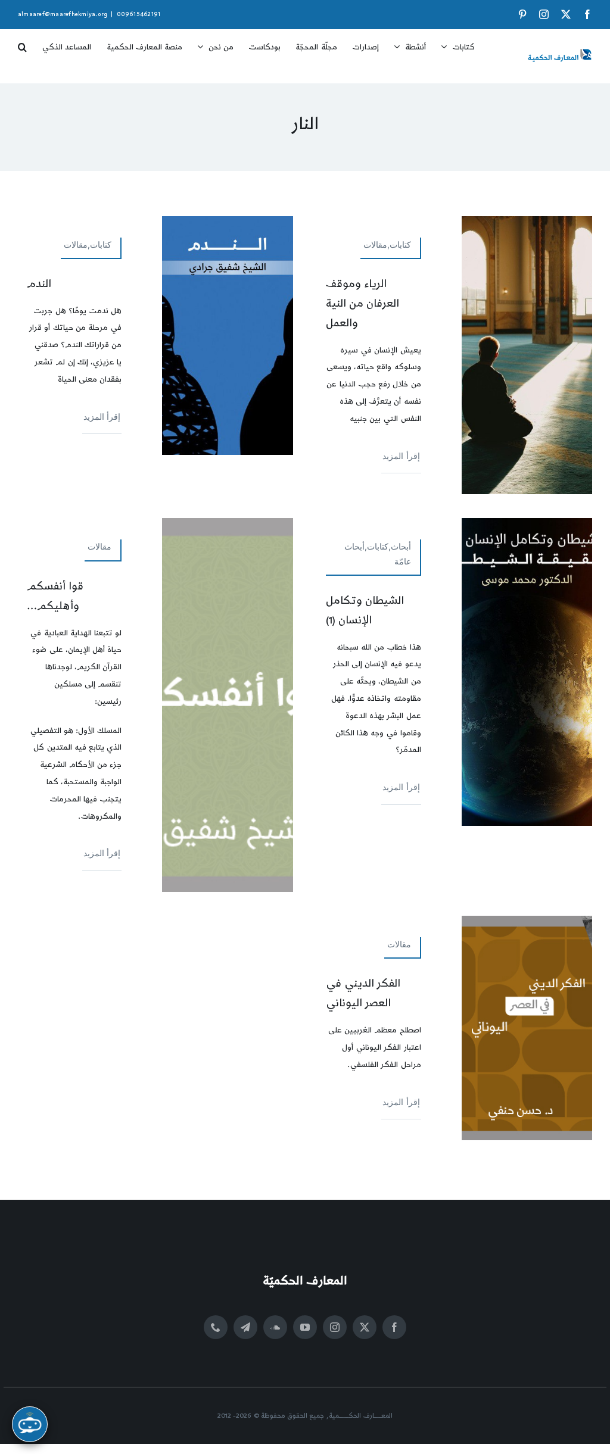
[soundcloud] (275, 1327)
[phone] (216, 1327)
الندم (39, 284)
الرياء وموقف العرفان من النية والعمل (362, 303)
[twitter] (364, 1327)
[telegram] (245, 1327)
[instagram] (335, 1327)
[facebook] (394, 1327)
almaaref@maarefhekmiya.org (62, 14)
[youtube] (305, 1327)
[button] (22, 43)
